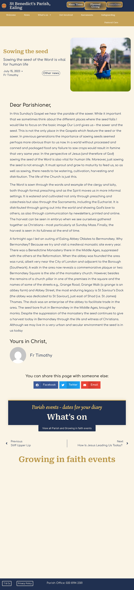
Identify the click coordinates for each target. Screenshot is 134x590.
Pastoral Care (111, 22)
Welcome (11, 15)
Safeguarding (108, 15)
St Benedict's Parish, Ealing (30, 5)
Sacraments (87, 15)
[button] (46, 385)
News (27, 15)
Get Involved (66, 15)
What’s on (43, 15)
